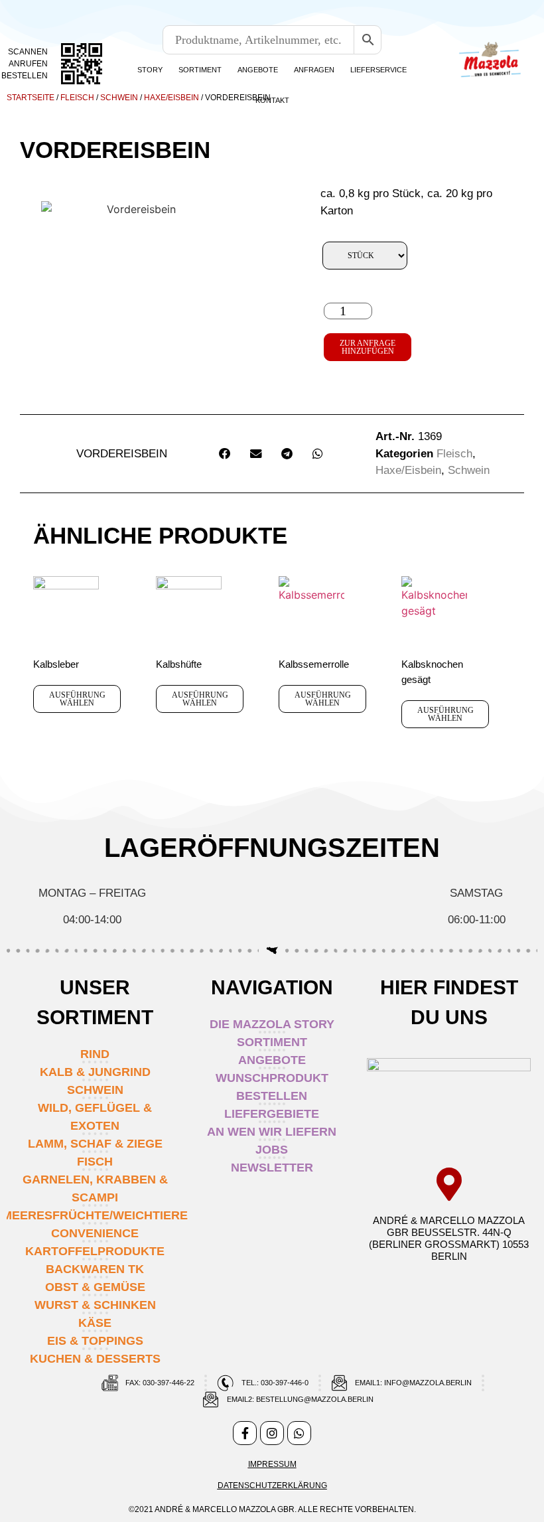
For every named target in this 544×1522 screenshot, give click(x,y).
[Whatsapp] (299, 1433)
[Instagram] (272, 1433)
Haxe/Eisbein (171, 97)
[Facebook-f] (245, 1433)
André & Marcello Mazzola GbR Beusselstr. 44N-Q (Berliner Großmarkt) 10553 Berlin (449, 1238)
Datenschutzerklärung (272, 1485)
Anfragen (314, 70)
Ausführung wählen (77, 699)
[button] (225, 454)
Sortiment (200, 70)
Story (150, 70)
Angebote (258, 70)
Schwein (119, 97)
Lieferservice (378, 70)
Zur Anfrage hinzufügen (367, 347)
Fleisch (77, 97)
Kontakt (272, 100)
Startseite (30, 97)
